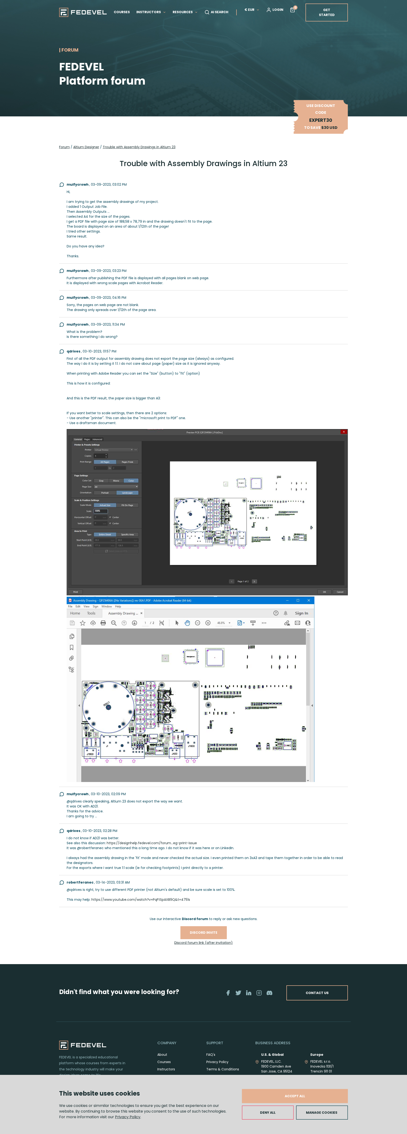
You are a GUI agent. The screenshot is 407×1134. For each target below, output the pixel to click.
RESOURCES (183, 12)
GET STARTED (327, 12)
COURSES (122, 12)
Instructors (166, 1069)
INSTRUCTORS (149, 12)
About (162, 1054)
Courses (164, 1062)
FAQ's (210, 1054)
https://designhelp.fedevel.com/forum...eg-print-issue (152, 843)
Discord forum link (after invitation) (203, 942)
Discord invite (203, 932)
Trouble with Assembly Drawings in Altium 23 (139, 147)
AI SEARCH (219, 12)
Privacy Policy (127, 1117)
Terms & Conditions (222, 1069)
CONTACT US (317, 993)
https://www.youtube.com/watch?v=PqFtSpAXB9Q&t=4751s (140, 899)
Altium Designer (86, 147)
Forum (64, 147)
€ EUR (249, 9)
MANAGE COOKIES (321, 1112)
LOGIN (278, 9)
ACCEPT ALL (295, 1096)
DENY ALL (268, 1112)
